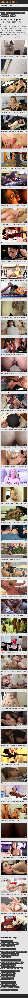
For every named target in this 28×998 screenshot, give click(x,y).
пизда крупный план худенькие (9, 943)
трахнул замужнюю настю (8, 949)
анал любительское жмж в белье (10, 971)
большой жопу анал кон (7, 946)
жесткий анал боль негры (8, 965)
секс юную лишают (21, 951)
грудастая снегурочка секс (8, 984)
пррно (3, 13)
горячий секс (10, 13)
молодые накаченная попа (8, 981)
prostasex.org (4, 15)
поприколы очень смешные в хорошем (11, 968)
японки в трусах (5, 957)
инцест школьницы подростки (9, 990)
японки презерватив (6, 940)
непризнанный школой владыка (9, 954)
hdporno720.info (20, 13)
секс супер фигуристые (7, 951)
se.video (13, 15)
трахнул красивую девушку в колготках (12, 962)
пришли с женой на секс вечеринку (10, 960)
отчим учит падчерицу (7, 979)
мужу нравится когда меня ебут (10, 987)
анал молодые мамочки (7, 976)
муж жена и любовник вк (8, 973)
